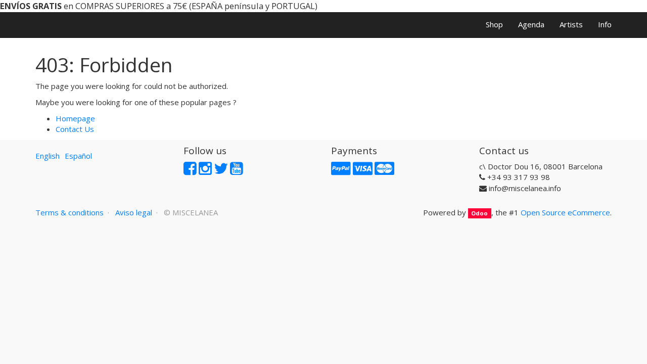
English (47, 156)
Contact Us (75, 129)
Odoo (479, 213)
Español (78, 156)
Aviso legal (133, 212)
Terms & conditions (69, 212)
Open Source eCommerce (565, 212)
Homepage (75, 118)
